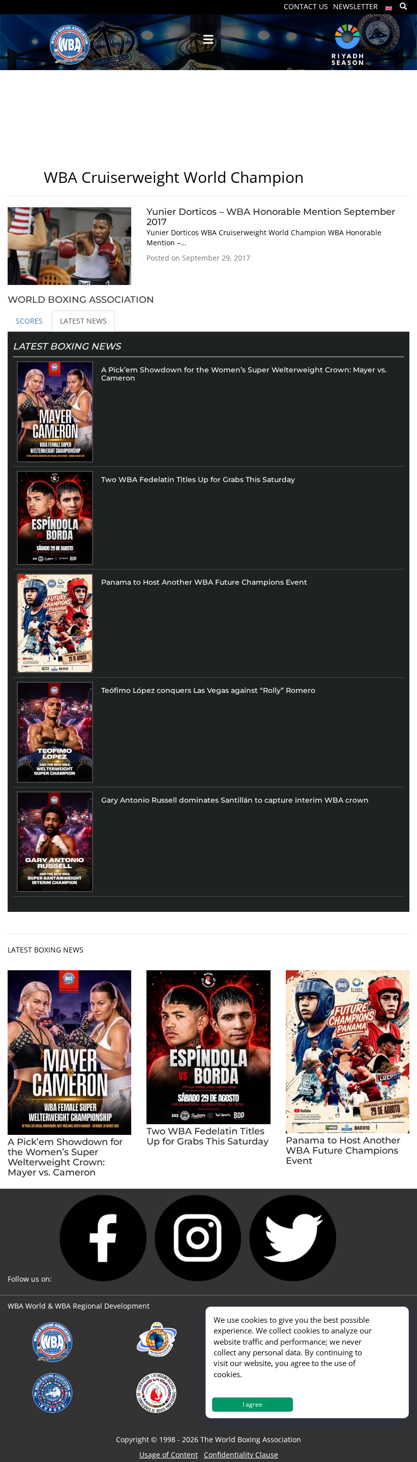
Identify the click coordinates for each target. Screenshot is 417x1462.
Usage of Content (168, 1454)
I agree (252, 1404)
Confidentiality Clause (241, 1454)
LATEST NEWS (83, 321)
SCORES (29, 321)
